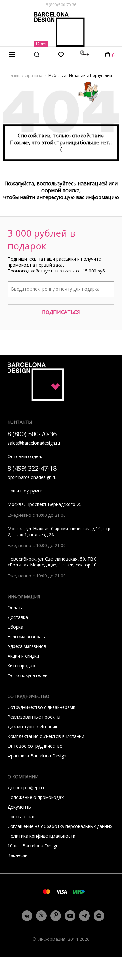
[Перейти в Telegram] (84, 915)
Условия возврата (27, 637)
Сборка (15, 627)
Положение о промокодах (36, 797)
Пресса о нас (21, 817)
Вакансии (18, 855)
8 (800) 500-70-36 (61, 4)
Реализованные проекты (34, 717)
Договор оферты (26, 787)
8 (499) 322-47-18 (32, 468)
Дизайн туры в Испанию (33, 727)
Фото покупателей (28, 675)
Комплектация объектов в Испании (46, 736)
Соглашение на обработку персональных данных (60, 826)
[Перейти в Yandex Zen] (99, 915)
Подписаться (61, 312)
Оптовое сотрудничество (35, 746)
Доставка (18, 617)
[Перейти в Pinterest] (56, 915)
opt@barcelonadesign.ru (32, 477)
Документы (20, 807)
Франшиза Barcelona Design (37, 756)
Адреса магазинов (27, 646)
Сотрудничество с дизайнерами (41, 707)
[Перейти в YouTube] (70, 915)
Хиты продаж (22, 666)
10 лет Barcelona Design (33, 846)
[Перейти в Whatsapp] (41, 915)
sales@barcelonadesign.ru (34, 443)
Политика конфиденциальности (41, 836)
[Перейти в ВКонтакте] (26, 915)
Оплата (15, 608)
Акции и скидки (23, 656)
